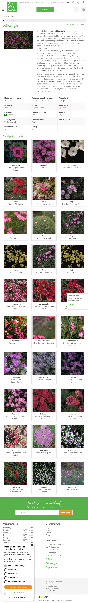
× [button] (32, 545)
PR (83, 2)
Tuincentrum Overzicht (54, 600)
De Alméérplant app (52, 586)
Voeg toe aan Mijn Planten (75, 24)
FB (73, 2)
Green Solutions (41, 600)
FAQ (47, 527)
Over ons (49, 584)
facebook (52, 559)
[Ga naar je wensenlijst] (76, 9)
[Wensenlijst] (76, 9)
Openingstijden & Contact (54, 582)
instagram (53, 563)
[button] (18, 597)
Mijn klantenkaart (51, 590)
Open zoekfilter (10, 20)
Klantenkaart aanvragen (53, 588)
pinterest (52, 567)
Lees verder (17, 561)
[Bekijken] (83, 9)
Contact (49, 532)
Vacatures (49, 535)
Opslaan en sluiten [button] (18, 587)
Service (48, 530)
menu (3, 9)
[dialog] (18, 572)
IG (78, 2)
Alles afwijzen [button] (18, 593)
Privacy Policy (67, 600)
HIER (70, 304)
